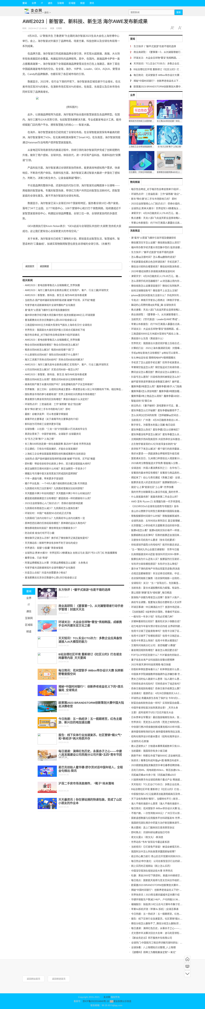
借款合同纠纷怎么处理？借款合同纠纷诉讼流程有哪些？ (55, 379)
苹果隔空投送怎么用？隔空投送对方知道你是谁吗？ (158, 367)
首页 (187, 959)
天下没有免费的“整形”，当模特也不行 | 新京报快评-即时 (161, 798)
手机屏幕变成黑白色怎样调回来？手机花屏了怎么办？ (160, 261)
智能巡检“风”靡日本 (141, 400)
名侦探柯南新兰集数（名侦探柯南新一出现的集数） (158, 578)
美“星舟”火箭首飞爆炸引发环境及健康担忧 (47, 310)
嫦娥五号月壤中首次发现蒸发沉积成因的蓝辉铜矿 (51, 473)
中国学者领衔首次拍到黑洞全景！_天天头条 (154, 707)
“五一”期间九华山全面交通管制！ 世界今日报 (155, 549)
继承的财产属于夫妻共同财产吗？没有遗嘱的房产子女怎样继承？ (59, 384)
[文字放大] (172, 27)
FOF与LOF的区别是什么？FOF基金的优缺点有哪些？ (160, 655)
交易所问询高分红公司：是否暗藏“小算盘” (153, 645)
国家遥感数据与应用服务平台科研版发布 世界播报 (158, 818)
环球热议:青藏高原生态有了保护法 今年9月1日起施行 (159, 698)
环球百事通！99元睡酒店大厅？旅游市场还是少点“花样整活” (163, 607)
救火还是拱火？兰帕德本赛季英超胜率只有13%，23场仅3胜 (163, 746)
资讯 (92, 3)
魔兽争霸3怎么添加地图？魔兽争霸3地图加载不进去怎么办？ (163, 391)
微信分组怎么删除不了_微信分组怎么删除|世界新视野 (159, 923)
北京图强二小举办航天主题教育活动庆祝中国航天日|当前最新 (164, 525)
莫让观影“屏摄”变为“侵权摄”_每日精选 (151, 592)
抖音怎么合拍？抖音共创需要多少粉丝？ (46, 572)
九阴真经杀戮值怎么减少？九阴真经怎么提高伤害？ (52, 508)
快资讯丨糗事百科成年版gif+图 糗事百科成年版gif (157, 760)
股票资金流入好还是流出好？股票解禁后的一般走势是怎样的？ (164, 482)
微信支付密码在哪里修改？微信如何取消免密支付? (158, 266)
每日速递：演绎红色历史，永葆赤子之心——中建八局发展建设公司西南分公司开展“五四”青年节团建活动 (90, 755)
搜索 (178, 12)
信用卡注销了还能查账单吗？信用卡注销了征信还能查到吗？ (163, 631)
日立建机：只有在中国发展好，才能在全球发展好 (51, 448)
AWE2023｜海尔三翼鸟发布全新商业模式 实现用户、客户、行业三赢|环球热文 (67, 290)
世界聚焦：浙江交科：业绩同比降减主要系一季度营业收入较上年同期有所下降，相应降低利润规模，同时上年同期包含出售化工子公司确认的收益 (103, 389)
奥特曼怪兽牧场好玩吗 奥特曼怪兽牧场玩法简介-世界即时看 (163, 731)
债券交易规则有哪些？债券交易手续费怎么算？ (156, 688)
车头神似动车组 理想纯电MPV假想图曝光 (153, 357)
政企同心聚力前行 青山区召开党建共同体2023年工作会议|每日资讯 (166, 856)
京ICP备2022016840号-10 (96, 1001)
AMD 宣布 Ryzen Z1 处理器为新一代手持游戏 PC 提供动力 (162, 501)
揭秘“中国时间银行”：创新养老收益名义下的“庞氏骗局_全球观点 (168, 80)
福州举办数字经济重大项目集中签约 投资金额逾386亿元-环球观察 (60, 315)
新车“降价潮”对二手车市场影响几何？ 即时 (47, 409)
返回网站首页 (33, 979)
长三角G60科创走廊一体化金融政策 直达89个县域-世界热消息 (58, 443)
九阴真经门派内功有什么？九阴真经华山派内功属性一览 (55, 518)
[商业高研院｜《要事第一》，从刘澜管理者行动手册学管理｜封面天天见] (47, 609)
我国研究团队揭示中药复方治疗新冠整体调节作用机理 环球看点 (165, 822)
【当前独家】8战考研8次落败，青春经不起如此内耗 (159, 611)
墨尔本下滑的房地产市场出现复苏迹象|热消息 (155, 568)
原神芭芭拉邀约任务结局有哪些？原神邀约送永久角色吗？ (56, 523)
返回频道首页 (59, 979)
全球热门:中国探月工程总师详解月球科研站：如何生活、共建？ (165, 942)
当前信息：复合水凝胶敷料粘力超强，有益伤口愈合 (158, 587)
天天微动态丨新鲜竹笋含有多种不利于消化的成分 (51, 543)
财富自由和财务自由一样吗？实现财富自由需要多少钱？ (161, 702)
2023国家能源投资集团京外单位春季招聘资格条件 (157, 765)
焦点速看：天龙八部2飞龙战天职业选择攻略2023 (157, 218)
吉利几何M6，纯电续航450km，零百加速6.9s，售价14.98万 (163, 770)
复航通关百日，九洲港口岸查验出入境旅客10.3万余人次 (161, 458)
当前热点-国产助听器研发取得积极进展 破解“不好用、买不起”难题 (60, 300)
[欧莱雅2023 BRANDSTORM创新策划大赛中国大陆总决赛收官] (47, 706)
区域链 (72, 3)
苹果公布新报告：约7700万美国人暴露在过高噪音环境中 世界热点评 (167, 222)
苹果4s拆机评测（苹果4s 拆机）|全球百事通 (154, 909)
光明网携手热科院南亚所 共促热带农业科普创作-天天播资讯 (163, 439)
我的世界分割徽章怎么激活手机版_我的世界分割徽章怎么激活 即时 (167, 492)
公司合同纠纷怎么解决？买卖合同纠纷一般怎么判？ (52, 369)
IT (42, 3)
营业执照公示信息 (122, 1001)
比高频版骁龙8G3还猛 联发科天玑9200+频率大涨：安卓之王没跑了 (167, 554)
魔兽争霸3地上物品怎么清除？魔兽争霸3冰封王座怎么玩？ (162, 396)
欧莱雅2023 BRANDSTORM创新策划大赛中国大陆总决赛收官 (167, 86)
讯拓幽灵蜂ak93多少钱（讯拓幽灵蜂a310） (154, 774)
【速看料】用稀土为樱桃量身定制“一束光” (153, 952)
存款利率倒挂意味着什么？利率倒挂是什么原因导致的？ (161, 669)
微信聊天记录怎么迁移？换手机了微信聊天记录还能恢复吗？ (57, 538)
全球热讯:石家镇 (140, 741)
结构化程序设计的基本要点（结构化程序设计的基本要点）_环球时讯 (168, 736)
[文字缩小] (180, 27)
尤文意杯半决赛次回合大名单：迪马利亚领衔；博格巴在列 (162, 933)
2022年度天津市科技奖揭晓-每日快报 (151, 664)
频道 (82, 3)
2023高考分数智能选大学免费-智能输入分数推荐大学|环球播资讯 (165, 463)
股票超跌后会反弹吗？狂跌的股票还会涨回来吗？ (157, 535)
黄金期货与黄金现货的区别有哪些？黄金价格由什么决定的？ (57, 399)
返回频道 (44, 266)
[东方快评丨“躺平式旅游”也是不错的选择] (47, 593)
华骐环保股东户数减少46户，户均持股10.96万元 (157, 899)
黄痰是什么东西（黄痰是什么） (148, 338)
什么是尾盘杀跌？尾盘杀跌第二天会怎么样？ (155, 496)
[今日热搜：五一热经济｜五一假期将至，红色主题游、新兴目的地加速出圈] (47, 722)
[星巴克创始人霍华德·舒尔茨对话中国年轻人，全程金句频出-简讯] (47, 771)
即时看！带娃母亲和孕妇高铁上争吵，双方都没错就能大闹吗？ (58, 463)
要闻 (24, 3)
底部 (187, 974)
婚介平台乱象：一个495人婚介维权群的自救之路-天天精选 (56, 483)
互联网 (60, 3)
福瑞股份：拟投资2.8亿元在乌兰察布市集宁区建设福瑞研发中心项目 (167, 904)
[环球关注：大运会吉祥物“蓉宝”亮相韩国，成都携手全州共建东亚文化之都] (47, 625)
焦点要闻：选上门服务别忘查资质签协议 (152, 827)
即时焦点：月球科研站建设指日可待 (150, 832)
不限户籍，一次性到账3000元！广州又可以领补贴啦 (159, 813)
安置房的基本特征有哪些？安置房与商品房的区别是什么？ (162, 472)
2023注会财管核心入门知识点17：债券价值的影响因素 (54, 503)
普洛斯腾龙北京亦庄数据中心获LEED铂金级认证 (51, 320)
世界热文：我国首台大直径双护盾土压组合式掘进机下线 (55, 329)
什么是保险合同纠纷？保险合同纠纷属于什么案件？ (52, 354)
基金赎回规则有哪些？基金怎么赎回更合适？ (155, 650)
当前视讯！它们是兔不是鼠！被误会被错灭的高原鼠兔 (160, 846)
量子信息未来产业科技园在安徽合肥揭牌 (152, 659)
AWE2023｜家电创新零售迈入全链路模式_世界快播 (52, 285)
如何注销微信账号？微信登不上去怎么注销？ (155, 290)
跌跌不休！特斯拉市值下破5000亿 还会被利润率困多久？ (161, 755)
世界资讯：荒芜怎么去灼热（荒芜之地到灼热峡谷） (158, 722)
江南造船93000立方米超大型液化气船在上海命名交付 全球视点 (58, 324)
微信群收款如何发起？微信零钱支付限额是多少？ (51, 528)
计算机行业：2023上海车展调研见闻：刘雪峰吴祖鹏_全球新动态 (165, 348)
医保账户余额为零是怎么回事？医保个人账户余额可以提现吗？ (164, 597)
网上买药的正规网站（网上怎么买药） (151, 866)
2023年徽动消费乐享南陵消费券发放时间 (153, 271)
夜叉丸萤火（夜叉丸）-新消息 (147, 837)
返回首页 (29, 266)
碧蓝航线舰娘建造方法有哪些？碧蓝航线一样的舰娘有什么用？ (58, 498)
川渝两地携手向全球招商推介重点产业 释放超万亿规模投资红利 (165, 779)
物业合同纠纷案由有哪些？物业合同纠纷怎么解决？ (52, 344)
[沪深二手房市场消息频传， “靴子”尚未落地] (47, 787)
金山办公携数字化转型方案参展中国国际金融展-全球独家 (161, 511)
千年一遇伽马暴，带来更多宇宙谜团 (44, 478)
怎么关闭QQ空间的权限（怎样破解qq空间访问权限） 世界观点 (164, 415)
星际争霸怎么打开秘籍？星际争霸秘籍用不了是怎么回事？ (162, 410)
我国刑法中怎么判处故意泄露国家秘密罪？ (154, 851)
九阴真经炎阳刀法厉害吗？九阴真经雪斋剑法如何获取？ (55, 488)
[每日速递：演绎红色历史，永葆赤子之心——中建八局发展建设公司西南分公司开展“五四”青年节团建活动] (47, 755)
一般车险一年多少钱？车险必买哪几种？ (152, 616)
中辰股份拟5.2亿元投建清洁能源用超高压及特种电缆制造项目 (164, 794)
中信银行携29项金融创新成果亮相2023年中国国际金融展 (161, 726)
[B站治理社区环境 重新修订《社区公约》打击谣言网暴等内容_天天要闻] (47, 658)
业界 (34, 3)
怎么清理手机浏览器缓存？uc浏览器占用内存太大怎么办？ (162, 281)
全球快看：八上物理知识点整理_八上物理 (153, 947)
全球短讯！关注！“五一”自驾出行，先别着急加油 (157, 583)
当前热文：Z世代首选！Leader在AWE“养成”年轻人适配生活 (163, 319)
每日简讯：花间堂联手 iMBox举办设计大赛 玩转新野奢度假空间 (168, 75)
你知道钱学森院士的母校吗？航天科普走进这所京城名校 (161, 544)
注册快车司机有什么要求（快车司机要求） (154, 539)
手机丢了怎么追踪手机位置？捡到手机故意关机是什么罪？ (162, 362)
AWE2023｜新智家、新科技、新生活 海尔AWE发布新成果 (56, 295)
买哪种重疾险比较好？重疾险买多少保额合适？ (156, 621)
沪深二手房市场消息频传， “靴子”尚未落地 (86, 783)
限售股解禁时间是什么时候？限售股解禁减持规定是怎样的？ (163, 515)
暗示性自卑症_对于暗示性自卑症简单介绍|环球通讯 (52, 334)
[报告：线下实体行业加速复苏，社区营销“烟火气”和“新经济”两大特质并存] (47, 738)
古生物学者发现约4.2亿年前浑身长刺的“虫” (154, 444)
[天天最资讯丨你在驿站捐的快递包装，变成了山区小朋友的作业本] (47, 803)
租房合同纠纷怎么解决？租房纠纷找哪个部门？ (50, 349)
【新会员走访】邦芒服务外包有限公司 (151, 937)
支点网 (106, 997)
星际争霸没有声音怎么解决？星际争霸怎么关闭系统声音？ (162, 434)
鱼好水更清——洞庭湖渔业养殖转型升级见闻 (155, 453)
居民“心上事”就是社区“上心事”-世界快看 (152, 487)
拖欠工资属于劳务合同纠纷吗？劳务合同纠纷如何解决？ (55, 359)
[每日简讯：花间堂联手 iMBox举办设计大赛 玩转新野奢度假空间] (47, 674)
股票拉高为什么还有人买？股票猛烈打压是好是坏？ (158, 559)
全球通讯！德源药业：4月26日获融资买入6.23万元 (158, 693)
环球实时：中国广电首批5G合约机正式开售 (48, 513)
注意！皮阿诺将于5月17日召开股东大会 (152, 712)
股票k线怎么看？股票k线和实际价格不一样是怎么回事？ (161, 530)
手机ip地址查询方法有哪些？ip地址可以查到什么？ (158, 352)
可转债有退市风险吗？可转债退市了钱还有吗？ (156, 683)
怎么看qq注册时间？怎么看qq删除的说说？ (154, 257)
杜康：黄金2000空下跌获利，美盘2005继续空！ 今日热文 (162, 875)
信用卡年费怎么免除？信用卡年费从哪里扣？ (155, 640)
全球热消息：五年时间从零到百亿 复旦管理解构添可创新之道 (164, 520)
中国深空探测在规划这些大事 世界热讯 (152, 870)
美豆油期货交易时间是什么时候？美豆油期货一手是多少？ (56, 468)
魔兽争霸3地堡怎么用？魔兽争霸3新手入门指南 (156, 386)
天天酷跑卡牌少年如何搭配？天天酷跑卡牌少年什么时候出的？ (58, 493)
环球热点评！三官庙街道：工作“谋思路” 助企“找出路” (53, 404)
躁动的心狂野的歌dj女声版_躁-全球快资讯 (153, 305)
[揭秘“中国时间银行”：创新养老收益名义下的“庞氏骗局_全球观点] (47, 690)
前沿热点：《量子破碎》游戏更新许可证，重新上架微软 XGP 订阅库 (167, 405)
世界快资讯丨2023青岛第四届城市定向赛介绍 (155, 894)
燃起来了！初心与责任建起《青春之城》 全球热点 (158, 477)
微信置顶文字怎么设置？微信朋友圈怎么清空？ (156, 242)
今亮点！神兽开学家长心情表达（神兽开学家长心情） (160, 300)
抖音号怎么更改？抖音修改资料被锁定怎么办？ (156, 376)
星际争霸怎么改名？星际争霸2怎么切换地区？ (155, 429)
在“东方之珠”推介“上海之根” (39, 438)
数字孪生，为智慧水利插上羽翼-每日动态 (153, 424)
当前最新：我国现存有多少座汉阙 (149, 750)
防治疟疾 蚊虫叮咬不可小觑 (39, 533)
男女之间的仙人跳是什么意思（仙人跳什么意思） (157, 679)
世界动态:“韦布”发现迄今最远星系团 (150, 842)
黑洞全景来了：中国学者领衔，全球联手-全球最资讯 (53, 433)
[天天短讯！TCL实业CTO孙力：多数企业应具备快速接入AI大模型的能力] (47, 642)
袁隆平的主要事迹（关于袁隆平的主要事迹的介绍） (52, 419)
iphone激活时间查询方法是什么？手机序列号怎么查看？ (161, 295)
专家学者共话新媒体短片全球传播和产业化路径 (50, 305)
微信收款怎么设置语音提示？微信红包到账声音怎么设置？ (162, 285)
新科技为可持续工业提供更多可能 (43, 424)
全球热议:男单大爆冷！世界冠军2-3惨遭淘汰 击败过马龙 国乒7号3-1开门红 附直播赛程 (71, 552)
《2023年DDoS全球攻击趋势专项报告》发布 (155, 506)
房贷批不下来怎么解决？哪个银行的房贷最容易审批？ (160, 448)
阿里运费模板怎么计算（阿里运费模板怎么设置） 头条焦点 (56, 562)
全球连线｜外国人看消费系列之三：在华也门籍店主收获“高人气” (165, 468)
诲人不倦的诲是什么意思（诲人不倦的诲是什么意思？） (161, 803)
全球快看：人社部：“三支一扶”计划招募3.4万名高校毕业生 (56, 429)
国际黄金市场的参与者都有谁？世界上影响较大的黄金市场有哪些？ (61, 394)
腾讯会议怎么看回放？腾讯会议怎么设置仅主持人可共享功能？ (164, 372)
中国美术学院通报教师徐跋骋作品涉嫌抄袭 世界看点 (159, 674)
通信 (50, 3)
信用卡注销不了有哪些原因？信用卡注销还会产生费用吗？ (162, 635)
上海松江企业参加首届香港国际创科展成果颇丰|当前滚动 (55, 453)
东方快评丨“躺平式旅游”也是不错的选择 (84, 589)
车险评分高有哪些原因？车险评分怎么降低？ (155, 563)
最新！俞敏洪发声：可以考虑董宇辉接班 (46, 414)
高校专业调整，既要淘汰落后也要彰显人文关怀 (156, 602)
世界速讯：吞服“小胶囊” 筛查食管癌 (44, 547)
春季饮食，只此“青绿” (36, 557)
